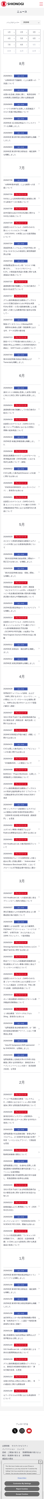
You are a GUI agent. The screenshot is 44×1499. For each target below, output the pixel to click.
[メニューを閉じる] (41, 4)
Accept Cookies (22, 1494)
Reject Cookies (22, 1489)
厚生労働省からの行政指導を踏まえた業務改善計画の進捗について (19, 913)
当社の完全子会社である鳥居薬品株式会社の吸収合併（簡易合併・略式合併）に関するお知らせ (19, 720)
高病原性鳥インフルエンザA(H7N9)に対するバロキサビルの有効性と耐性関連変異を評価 (19, 251)
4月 (9, 38)
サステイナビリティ (20, 1446)
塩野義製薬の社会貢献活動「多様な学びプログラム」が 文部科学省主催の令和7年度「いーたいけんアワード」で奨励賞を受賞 (19, 1138)
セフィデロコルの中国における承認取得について (19, 1396)
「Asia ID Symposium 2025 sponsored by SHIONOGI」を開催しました (18, 1046)
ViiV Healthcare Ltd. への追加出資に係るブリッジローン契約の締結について (19, 899)
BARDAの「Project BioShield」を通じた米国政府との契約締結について (19, 775)
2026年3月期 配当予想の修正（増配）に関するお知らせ (19, 736)
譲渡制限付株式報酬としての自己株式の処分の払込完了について (19, 287)
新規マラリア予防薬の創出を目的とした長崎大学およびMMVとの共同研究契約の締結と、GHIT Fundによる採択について (19, 345)
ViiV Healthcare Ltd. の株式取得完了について (19, 845)
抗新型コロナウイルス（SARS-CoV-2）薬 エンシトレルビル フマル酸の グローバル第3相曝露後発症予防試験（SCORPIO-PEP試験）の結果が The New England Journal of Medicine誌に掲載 (19, 630)
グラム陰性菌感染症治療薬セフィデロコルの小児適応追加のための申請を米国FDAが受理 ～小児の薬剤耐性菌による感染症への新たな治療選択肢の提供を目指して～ (19, 306)
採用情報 (26, 1455)
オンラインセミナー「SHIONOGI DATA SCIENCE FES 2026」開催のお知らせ (19, 1222)
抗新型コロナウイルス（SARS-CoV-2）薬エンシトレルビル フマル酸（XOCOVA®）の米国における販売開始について (19, 232)
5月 (21, 38)
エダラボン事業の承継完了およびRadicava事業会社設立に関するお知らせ (19, 831)
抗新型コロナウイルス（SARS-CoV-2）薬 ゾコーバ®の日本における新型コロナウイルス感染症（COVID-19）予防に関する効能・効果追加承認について (19, 983)
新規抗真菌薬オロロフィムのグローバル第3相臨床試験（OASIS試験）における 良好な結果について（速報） (19, 459)
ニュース (20, 1449)
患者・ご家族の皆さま (11, 1452)
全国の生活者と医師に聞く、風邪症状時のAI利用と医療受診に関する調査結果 (19, 96)
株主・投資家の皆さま (11, 1455)
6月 (34, 38)
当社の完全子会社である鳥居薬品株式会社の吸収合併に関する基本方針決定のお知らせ (19, 1192)
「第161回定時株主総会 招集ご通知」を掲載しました (19, 574)
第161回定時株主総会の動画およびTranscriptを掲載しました (17, 360)
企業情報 (5, 1446)
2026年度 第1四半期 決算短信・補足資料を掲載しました (19, 153)
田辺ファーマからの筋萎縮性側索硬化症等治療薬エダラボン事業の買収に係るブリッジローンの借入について (19, 964)
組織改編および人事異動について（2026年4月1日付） (19, 1208)
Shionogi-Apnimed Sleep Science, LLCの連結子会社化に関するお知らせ (20, 948)
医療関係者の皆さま (31, 1452)
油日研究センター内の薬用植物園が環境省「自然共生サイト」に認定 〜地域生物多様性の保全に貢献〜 (19, 1321)
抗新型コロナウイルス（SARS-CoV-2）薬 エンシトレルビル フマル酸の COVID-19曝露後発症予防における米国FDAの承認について (19, 506)
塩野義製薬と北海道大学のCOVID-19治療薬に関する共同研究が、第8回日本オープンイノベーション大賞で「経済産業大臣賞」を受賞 (19, 1064)
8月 (21, 45)
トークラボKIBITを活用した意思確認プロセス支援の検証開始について (19, 110)
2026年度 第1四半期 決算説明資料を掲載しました (19, 138)
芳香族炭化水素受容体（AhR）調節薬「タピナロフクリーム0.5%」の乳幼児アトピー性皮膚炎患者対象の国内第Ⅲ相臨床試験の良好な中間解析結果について (19, 592)
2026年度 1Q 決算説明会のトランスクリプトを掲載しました (19, 124)
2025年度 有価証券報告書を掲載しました (19, 442)
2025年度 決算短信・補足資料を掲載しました (19, 650)
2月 (21, 32)
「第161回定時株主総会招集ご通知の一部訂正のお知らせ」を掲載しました (19, 560)
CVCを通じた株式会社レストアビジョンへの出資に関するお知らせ (19, 750)
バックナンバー (13, 22)
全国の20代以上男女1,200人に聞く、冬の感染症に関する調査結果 (19, 1382)
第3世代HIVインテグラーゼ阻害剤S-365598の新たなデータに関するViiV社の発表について (19, 1119)
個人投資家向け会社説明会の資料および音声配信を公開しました (19, 1336)
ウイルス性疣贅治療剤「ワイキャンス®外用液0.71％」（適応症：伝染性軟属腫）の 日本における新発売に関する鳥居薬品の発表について (19, 1240)
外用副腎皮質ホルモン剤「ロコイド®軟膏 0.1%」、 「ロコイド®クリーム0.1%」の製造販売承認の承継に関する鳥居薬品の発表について (19, 270)
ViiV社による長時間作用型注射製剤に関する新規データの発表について (19, 200)
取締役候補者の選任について (15, 1154)
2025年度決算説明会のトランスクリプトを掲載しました (19, 609)
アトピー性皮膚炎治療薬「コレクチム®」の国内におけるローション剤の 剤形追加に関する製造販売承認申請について (19, 1102)
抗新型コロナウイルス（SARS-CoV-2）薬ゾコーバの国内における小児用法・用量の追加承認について (19, 427)
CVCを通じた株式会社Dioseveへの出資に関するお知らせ (19, 474)
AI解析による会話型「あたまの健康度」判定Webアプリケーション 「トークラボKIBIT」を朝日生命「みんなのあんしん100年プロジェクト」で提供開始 (19, 931)
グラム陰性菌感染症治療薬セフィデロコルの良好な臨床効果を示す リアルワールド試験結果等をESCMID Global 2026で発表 (19, 793)
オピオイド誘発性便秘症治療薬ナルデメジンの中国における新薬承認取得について (19, 544)
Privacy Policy (22, 1478)
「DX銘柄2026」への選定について (17, 763)
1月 (9, 32)
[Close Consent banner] (40, 1462)
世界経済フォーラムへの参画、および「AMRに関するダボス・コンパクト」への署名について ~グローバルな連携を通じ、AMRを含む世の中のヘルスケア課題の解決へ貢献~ (19, 699)
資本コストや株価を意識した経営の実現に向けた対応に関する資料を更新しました (19, 395)
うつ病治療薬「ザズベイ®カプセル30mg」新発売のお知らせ (17, 1015)
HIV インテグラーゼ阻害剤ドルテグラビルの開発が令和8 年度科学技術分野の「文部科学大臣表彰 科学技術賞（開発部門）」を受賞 (19, 813)
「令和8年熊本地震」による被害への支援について (19, 186)
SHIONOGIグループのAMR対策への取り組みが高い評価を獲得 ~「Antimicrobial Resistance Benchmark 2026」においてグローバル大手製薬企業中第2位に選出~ (19, 863)
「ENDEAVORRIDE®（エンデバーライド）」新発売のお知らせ (19, 488)
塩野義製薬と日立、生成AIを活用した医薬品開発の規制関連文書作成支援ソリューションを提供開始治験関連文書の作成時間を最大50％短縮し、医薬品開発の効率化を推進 (19, 1172)
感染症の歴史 (7, 1459)
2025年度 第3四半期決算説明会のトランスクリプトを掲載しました (19, 1276)
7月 (9, 45)
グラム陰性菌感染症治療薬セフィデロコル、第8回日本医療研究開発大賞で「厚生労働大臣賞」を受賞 (19, 1367)
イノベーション (8, 1449)
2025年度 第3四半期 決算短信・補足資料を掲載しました (19, 1290)
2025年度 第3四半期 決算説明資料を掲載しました (19, 1305)
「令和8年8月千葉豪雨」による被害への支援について (19, 81)
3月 (34, 32)
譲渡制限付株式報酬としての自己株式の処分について (19, 411)
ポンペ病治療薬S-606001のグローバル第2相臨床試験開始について (20, 1000)
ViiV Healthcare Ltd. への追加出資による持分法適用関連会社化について (19, 1350)
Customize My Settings (22, 1483)
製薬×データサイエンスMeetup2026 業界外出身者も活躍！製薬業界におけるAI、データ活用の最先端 (19, 327)
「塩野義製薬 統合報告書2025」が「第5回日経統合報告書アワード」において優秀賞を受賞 (19, 1031)
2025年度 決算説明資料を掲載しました (19, 663)
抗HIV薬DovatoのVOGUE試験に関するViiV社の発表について (19, 214)
